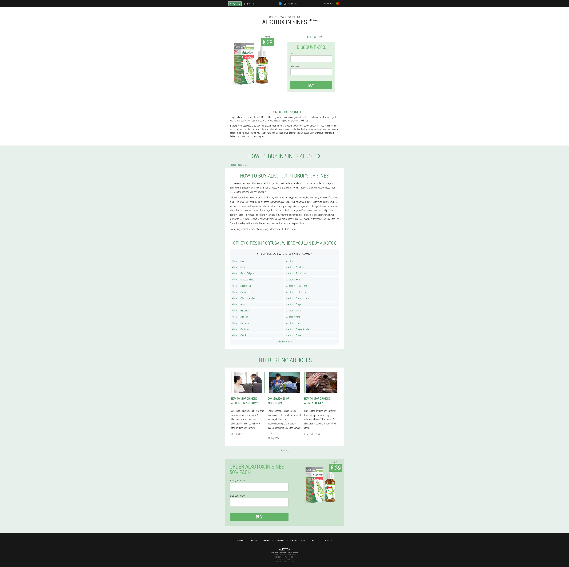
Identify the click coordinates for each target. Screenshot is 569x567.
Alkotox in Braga (293, 304)
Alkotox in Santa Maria (296, 292)
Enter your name (237, 480)
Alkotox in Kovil (293, 316)
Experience (268, 540)
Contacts (327, 540)
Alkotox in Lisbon (239, 267)
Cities (303, 540)
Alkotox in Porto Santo (296, 273)
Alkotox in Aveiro (239, 304)
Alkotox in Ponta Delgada (243, 273)
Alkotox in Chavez (294, 335)
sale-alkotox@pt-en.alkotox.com (284, 552)
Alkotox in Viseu (293, 310)
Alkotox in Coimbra (240, 323)
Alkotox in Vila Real (240, 316)
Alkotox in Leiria (293, 323)
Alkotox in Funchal (294, 267)
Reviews (254, 540)
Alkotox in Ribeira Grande (297, 329)
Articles (315, 540)
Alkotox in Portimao (240, 329)
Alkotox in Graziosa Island (297, 298)
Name (292, 54)
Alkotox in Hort (293, 279)
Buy (311, 85)
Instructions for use (287, 540)
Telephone (294, 66)
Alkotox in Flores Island (296, 285)
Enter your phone (237, 495)
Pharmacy (242, 540)
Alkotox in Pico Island (241, 285)
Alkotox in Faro (238, 261)
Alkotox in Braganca (241, 310)
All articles (284, 450)
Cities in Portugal (284, 341)
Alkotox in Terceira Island (243, 279)
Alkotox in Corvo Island (242, 292)
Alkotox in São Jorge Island (244, 298)
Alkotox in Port (293, 261)
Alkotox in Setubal (240, 335)
